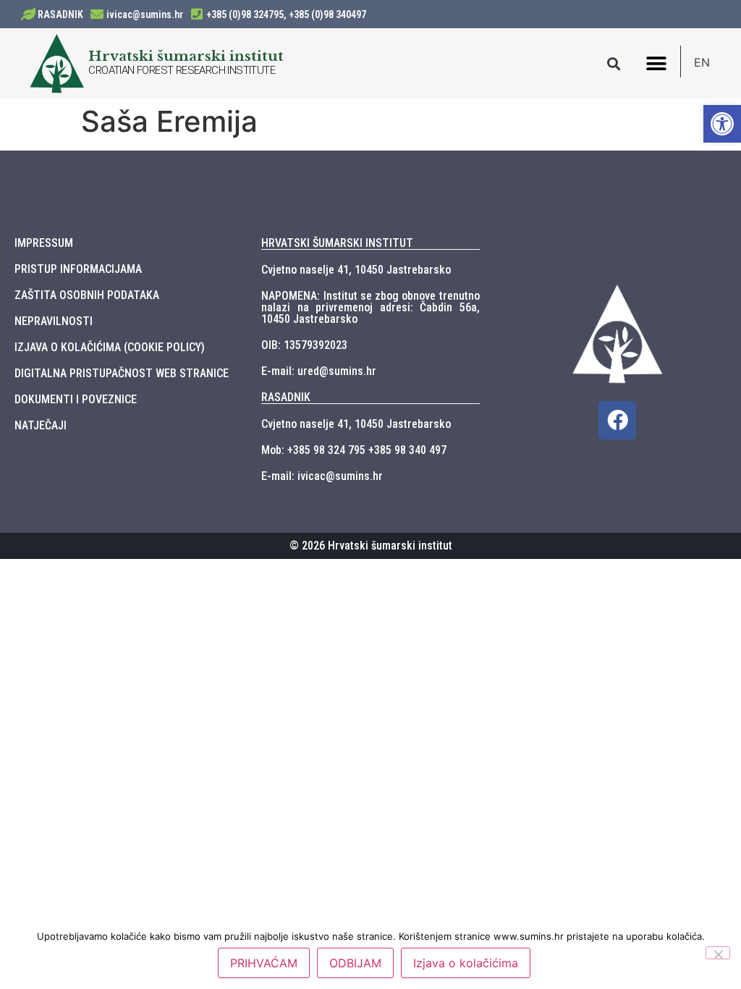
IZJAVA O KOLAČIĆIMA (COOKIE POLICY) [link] (109, 347)
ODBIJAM (355, 963)
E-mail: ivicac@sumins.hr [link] (322, 476)
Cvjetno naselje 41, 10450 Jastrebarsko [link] (356, 270)
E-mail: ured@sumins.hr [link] (318, 371)
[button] (614, 63)
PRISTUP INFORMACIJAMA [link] (78, 269)
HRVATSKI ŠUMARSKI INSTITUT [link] (337, 243)
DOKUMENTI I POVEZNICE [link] (75, 399)
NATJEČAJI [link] (40, 425)
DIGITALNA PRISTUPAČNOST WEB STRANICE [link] (121, 373)
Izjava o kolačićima (465, 963)
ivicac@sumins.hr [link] (144, 14)
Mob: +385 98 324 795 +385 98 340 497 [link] (353, 450)
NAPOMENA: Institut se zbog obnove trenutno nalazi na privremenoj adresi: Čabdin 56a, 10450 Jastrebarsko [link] (370, 307)
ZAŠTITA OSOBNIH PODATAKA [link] (86, 295)
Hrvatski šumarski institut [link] (186, 55)
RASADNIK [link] (60, 14)
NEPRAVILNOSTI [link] (53, 321)
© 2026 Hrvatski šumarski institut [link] (370, 545)
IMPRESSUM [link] (43, 243)
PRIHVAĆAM (263, 963)
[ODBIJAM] (718, 952)
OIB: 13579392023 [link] (304, 345)
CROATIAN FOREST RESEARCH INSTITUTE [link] (181, 70)
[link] (722, 124)
